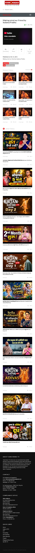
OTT (4, 531)
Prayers (5, 538)
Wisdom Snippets (14, 63)
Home (4, 527)
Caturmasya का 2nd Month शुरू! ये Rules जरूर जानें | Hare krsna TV (16, 244)
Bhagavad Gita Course (8, 540)
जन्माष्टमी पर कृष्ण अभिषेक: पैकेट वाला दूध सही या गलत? (11, 442)
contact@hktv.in (9, 517)
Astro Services (6, 536)
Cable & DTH (6, 529)
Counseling (5, 532)
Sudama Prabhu (10, 65)
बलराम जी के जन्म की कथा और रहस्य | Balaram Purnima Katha (13, 414)
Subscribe (7, 14)
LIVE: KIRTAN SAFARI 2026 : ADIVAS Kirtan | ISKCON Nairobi (15, 385)
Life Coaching (6, 534)
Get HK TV (5, 542)
